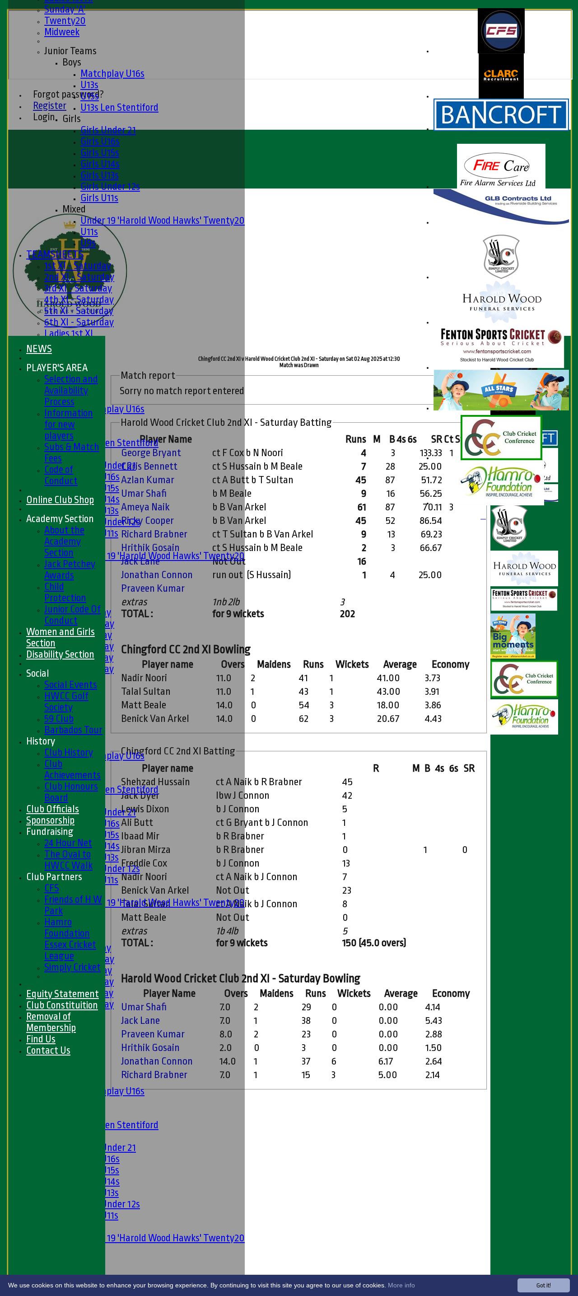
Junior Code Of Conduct (72, 614)
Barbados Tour (73, 729)
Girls (71, 118)
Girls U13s (99, 175)
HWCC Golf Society (66, 701)
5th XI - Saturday (78, 310)
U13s (89, 84)
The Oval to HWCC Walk (68, 859)
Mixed (74, 209)
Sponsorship (50, 820)
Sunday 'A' (64, 9)
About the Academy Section (64, 541)
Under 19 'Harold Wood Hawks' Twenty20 (162, 220)
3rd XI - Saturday (78, 288)
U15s (89, 96)
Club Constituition (62, 1005)
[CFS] (501, 51)
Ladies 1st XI (68, 333)
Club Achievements (72, 769)
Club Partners (54, 876)
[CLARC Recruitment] (501, 96)
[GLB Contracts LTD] (501, 222)
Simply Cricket (72, 967)
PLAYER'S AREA (57, 367)
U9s (88, 243)
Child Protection (65, 592)
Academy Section (60, 518)
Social (37, 673)
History (40, 741)
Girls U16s (100, 141)
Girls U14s (100, 164)
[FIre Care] (501, 187)
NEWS (39, 348)
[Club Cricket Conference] (501, 458)
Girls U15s (99, 152)
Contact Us (48, 1050)
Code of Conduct (61, 475)
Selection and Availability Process (71, 390)
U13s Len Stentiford (119, 107)
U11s (89, 231)
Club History (68, 752)
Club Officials (52, 809)
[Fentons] (501, 368)
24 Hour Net (68, 842)
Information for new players (68, 424)
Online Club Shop (60, 499)
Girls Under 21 (108, 130)
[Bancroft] (501, 129)
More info (401, 1285)
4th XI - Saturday (79, 299)
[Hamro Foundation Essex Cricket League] (501, 503)
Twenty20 (65, 20)
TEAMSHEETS (55, 254)
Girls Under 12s (110, 186)
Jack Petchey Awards (69, 569)
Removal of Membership (51, 1022)
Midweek (61, 32)
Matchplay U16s (112, 73)
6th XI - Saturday (79, 322)
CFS (51, 888)
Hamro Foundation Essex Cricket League (70, 938)
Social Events (70, 684)
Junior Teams (70, 51)
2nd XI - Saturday (79, 277)
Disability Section (60, 654)
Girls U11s (99, 197)
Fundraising (50, 831)
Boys (71, 62)
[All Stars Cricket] (501, 408)
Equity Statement (62, 993)
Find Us (41, 1039)
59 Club (59, 718)
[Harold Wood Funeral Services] (501, 322)
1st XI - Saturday (77, 265)
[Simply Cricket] (501, 277)
